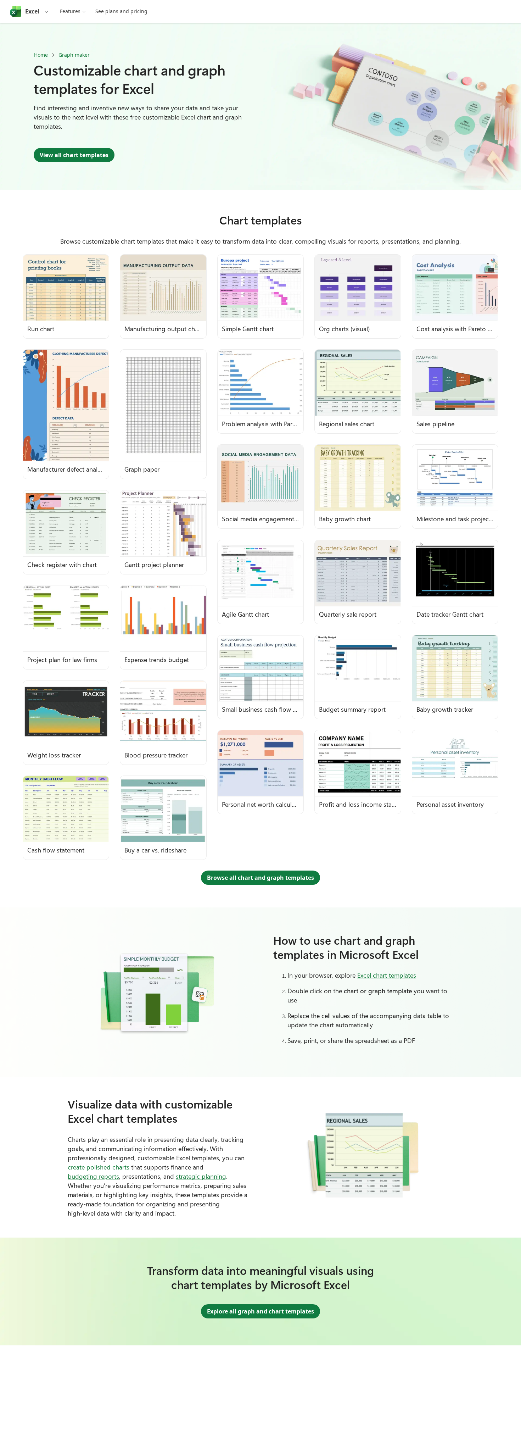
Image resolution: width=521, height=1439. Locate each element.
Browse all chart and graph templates (260, 878)
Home (41, 54)
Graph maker (74, 54)
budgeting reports (93, 1176)
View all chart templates (74, 155)
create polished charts (98, 1167)
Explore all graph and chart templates (260, 1311)
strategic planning (201, 1176)
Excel (32, 11)
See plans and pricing (121, 11)
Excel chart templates (386, 975)
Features (70, 11)
